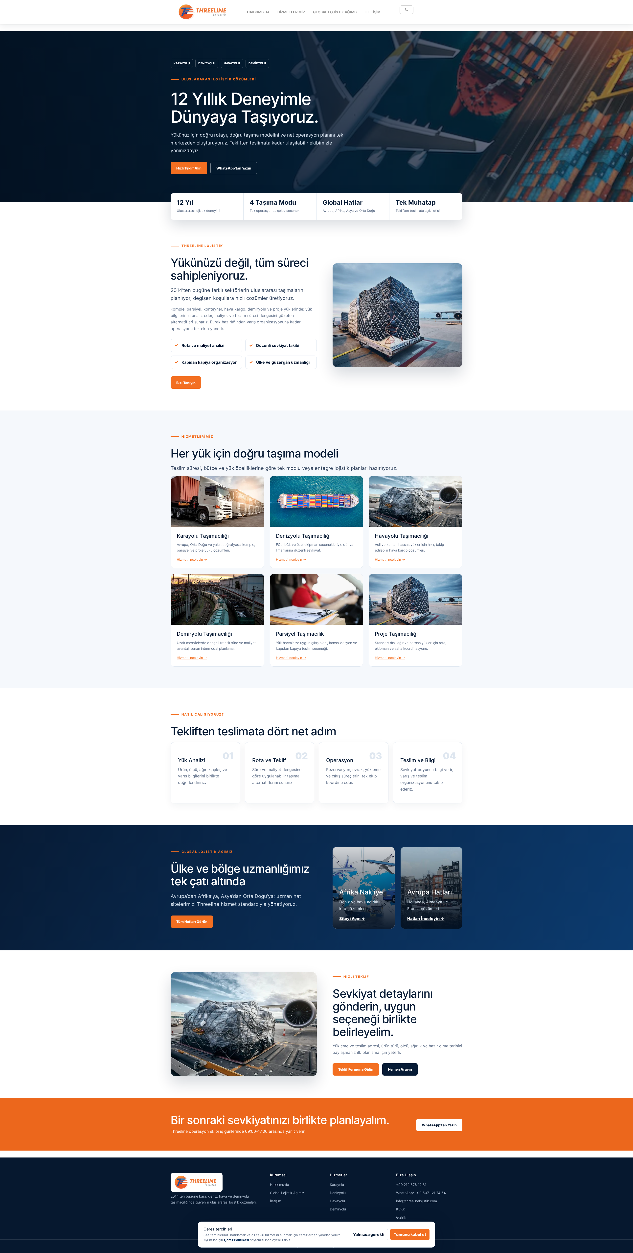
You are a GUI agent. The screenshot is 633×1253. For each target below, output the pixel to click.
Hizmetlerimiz (291, 12)
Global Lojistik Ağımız (335, 12)
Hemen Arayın (400, 1069)
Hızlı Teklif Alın (189, 168)
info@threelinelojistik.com (416, 1201)
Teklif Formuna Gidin (355, 1069)
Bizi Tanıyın (186, 383)
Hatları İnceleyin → (425, 918)
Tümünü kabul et (410, 1234)
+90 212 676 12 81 (411, 1184)
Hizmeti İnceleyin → (192, 559)
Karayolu (337, 1184)
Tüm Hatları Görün (191, 921)
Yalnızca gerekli (368, 1234)
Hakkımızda (258, 12)
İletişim (373, 12)
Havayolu (337, 1201)
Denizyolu (338, 1193)
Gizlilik (401, 1217)
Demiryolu (338, 1209)
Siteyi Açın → (352, 918)
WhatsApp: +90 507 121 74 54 (421, 1193)
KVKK (400, 1209)
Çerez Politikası (236, 1240)
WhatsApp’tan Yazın (233, 168)
